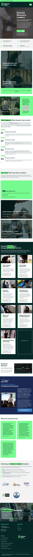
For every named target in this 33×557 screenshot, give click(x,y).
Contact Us (5, 67)
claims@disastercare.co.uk (5, 527)
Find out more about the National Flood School (24, 410)
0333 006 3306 (4, 526)
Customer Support (22, 34)
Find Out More (5, 85)
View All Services (24, 340)
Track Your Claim (6, 216)
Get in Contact (5, 236)
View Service (6, 274)
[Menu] (30, 4)
